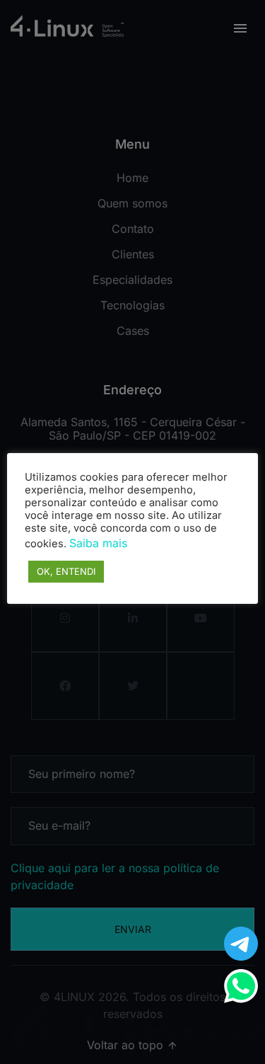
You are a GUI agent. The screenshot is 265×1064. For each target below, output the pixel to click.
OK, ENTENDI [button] (66, 571)
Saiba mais (98, 543)
